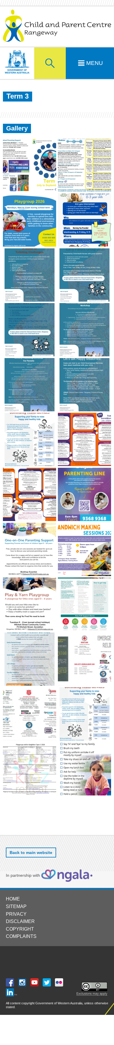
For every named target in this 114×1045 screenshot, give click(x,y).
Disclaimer (20, 921)
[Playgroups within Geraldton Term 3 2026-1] (29, 768)
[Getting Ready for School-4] (84, 768)
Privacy (16, 914)
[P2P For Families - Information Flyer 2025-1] (84, 604)
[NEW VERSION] (84, 165)
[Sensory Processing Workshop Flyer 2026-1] (29, 384)
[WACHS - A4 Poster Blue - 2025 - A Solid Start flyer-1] (29, 329)
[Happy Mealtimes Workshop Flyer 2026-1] (84, 384)
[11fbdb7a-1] (29, 659)
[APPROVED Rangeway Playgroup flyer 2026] (29, 220)
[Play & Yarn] (29, 604)
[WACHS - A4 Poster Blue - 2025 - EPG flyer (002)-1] (84, 275)
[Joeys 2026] (84, 220)
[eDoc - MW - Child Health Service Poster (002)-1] (29, 439)
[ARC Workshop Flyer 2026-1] (84, 329)
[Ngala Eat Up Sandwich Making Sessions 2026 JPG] (84, 549)
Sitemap (16, 906)
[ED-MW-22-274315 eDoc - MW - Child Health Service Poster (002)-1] (84, 713)
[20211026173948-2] (84, 659)
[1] (29, 165)
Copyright (20, 929)
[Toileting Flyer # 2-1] (29, 275)
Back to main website (31, 852)
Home (13, 898)
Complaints (21, 936)
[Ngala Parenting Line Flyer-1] (84, 494)
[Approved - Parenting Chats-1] (29, 549)
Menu (94, 63)
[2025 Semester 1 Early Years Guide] (84, 439)
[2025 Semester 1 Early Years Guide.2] (29, 494)
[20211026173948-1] (29, 713)
